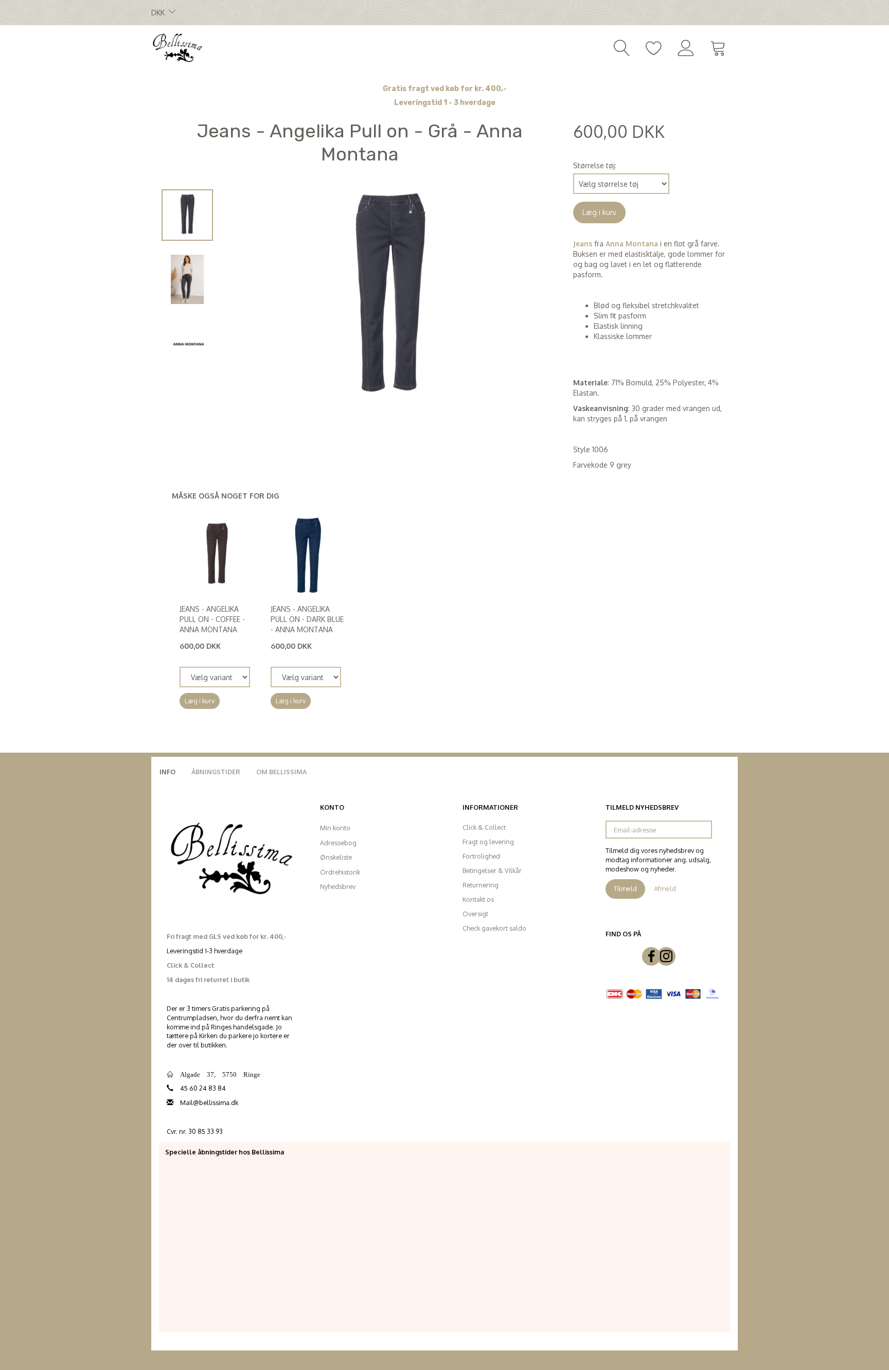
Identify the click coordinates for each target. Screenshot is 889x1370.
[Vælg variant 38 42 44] (215, 677)
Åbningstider (215, 772)
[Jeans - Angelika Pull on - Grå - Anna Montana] (390, 297)
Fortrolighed (481, 856)
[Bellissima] (177, 46)
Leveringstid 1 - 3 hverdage (444, 102)
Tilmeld (625, 888)
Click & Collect (484, 827)
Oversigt (475, 914)
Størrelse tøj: (594, 165)
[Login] (686, 46)
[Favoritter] (654, 46)
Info (167, 772)
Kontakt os (478, 899)
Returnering (481, 885)
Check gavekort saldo (494, 928)
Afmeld (665, 888)
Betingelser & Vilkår (492, 870)
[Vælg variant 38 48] (306, 677)
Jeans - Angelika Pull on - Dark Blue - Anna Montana (307, 619)
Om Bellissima (281, 772)
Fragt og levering (488, 842)
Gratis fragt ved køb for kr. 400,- (445, 88)
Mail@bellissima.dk (209, 1102)
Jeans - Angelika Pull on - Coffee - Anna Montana (212, 619)
